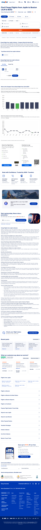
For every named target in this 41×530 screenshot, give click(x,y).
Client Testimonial (28, 502)
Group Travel (14, 503)
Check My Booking (21, 496)
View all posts (35, 339)
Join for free (33, 203)
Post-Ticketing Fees (36, 509)
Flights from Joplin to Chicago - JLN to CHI (20, 382)
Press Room (29, 498)
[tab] (4, 17)
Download (27, 165)
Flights (8, 37)
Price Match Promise (36, 499)
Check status (6, 165)
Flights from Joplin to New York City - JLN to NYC (6, 382)
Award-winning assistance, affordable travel (11, 472)
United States (18, 37)
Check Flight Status (33, 332)
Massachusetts (24, 37)
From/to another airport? (27, 32)
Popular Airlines (4, 495)
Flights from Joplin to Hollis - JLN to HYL (20, 386)
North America (12, 37)
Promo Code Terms (25, 468)
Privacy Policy (36, 495)
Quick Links (3, 492)
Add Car (17, 32)
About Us (28, 496)
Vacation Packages (13, 501)
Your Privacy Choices (3, 509)
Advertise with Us (29, 505)
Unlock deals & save (21, 220)
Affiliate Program (29, 499)
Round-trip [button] (4, 20)
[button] (20, 2)
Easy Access (5, 483)
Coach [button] (17, 20)
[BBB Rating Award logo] (36, 477)
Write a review (25, 358)
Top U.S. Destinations (3, 502)
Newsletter (28, 507)
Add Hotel (11, 32)
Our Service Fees (36, 506)
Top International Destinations (4, 506)
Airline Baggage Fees (22, 503)
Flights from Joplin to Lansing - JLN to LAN (33, 382)
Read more (4, 348)
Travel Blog (21, 508)
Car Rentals (14, 498)
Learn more (20, 196)
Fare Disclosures (4, 468)
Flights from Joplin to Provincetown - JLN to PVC (6, 386)
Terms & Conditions (36, 502)
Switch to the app (24, 456)
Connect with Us (24, 483)
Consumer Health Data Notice (36, 513)
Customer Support (20, 499)
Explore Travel (12, 2)
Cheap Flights (14, 495)
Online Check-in (22, 501)
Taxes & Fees (36, 504)
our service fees (4, 465)
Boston (29, 37)
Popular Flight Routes (4, 498)
